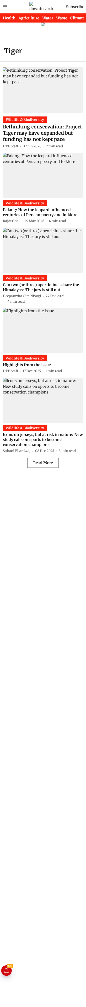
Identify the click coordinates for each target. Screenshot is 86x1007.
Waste (61, 18)
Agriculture (28, 18)
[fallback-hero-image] (43, 90)
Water (47, 18)
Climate (77, 18)
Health (9, 18)
